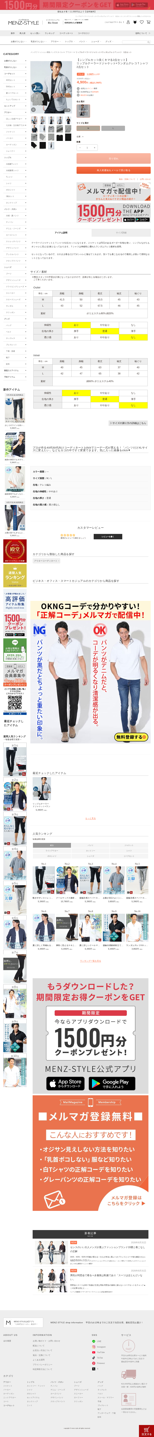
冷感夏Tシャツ (12, 164)
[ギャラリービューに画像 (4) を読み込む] (59, 120)
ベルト (8, 332)
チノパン (9, 222)
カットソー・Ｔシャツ (36, 1386)
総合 (52, 845)
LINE (99, 1341)
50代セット (10, 87)
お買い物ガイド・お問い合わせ (46, 1341)
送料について (141, 33)
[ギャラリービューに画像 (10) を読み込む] (68, 129)
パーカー (9, 138)
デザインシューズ (13, 280)
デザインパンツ (12, 248)
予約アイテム (9, 377)
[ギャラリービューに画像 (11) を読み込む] (34, 137)
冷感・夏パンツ (12, 216)
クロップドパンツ (13, 261)
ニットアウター (9, 1397)
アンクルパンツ (12, 254)
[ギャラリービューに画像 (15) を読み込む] (68, 137)
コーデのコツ (84, 33)
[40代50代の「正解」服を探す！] (149, 42)
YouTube (101, 1352)
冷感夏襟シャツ (12, 170)
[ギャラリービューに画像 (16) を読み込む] (34, 145)
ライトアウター (52, 851)
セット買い (35, 33)
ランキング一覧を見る (90, 961)
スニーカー (10, 293)
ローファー (78, 1397)
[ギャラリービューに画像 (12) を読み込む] (42, 137)
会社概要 (7, 1341)
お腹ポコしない (18, 41)
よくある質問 (39, 1360)
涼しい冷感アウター (14, 119)
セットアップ (9, 106)
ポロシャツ (10, 190)
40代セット (10, 80)
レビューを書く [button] (108, 537)
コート (6, 1401)
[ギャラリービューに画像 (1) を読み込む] (34, 120)
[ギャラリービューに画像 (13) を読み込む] (51, 137)
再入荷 (22, 33)
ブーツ (8, 274)
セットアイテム (33, 1397)
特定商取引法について (42, 1369)
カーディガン (11, 145)
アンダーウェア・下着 (107, 1413)
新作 (13, 33)
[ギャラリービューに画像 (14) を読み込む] (59, 137)
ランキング (50, 33)
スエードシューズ (13, 299)
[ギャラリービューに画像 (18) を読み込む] (51, 145)
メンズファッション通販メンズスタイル (46, 52)
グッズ (108, 41)
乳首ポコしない (38, 41)
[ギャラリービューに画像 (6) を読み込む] (34, 129)
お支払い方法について (42, 1350)
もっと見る (90, 818)
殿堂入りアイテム (11, 370)
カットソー (90, 851)
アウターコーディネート (45, 561)
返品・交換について (41, 1355)
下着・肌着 (10, 351)
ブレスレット (11, 345)
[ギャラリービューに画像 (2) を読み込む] (42, 120)
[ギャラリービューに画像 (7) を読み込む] (42, 129)
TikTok (100, 1358)
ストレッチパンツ (13, 241)
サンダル (9, 306)
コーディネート (66, 33)
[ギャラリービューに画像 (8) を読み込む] (51, 129)
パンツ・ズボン (10, 209)
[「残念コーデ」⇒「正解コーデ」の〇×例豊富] (73, 23)
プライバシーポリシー (42, 1364)
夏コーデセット (12, 93)
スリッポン (10, 312)
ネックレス (10, 338)
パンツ (82, 41)
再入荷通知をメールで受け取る (114, 170)
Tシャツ (9, 177)
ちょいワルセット (13, 99)
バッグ (8, 325)
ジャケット (10, 132)
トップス (69, 41)
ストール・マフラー (106, 1397)
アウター (55, 41)
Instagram (101, 1347)
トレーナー (10, 151)
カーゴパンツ (11, 235)
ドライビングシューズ (15, 287)
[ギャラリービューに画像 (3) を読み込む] (51, 120)
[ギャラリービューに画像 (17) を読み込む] (42, 145)
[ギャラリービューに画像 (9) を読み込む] (59, 129)
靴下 (8, 358)
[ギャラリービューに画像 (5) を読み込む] (68, 120)
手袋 (99, 1401)
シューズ (95, 41)
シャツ (8, 183)
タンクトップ (11, 203)
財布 (8, 364)
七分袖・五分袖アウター (16, 125)
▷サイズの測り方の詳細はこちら (128, 423)
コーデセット (9, 74)
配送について (39, 1346)
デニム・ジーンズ (13, 228)
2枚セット (10, 196)
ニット (29, 1405)
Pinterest (101, 1363)
